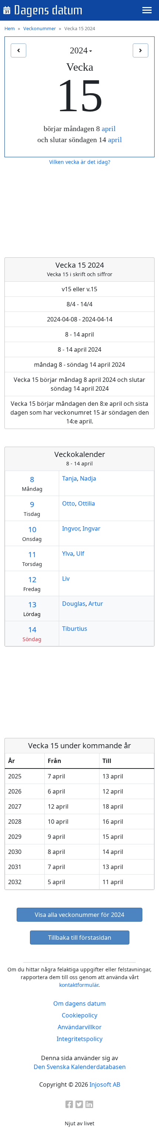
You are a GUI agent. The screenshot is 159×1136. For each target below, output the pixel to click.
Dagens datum (48, 10)
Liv (66, 578)
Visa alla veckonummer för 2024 (79, 915)
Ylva (67, 553)
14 (32, 629)
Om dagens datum (79, 1003)
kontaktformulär (78, 984)
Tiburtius (74, 629)
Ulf (80, 553)
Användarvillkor (80, 1027)
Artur (95, 603)
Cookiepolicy (79, 1015)
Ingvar (91, 528)
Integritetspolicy (79, 1039)
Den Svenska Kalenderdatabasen (80, 1067)
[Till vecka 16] (140, 50)
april (109, 128)
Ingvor (71, 528)
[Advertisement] (79, 212)
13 (32, 604)
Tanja (69, 478)
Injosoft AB (104, 1084)
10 (32, 529)
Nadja (88, 478)
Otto (68, 503)
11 (32, 554)
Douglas (73, 603)
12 (32, 579)
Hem (9, 28)
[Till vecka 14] (18, 50)
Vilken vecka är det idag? (79, 161)
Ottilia (86, 503)
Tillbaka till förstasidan (79, 937)
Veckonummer (39, 28)
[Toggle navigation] (147, 10)
